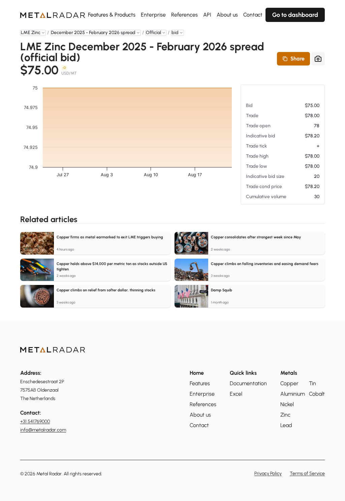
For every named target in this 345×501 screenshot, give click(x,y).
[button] (33, 33)
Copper (289, 383)
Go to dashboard (295, 15)
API (207, 15)
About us (227, 15)
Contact (252, 15)
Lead (286, 425)
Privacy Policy (268, 473)
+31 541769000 (35, 421)
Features (200, 383)
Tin (312, 383)
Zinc (285, 415)
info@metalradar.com (43, 430)
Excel (236, 394)
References (184, 15)
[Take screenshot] (318, 58)
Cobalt (317, 394)
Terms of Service (307, 473)
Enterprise (153, 15)
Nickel (287, 404)
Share (297, 58)
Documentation (248, 383)
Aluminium (292, 394)
